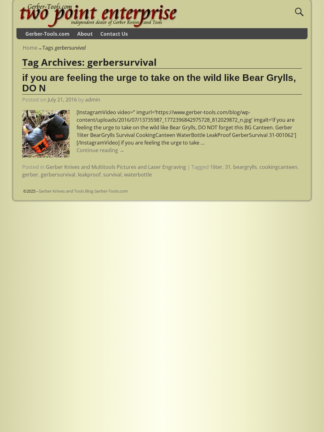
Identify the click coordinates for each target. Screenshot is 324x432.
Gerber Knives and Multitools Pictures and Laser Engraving (116, 167)
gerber (30, 174)
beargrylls (245, 167)
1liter (216, 167)
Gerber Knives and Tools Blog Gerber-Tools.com (83, 191)
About (85, 33)
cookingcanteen (278, 167)
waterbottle (138, 174)
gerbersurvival (58, 174)
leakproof (89, 174)
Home (30, 47)
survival (112, 174)
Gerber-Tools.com (47, 33)
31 (228, 167)
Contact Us (114, 33)
